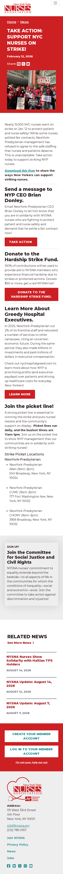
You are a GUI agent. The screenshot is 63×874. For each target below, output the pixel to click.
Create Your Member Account (31, 736)
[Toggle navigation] (55, 3)
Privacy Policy (17, 844)
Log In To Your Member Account (31, 751)
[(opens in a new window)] (9, 866)
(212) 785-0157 (17, 830)
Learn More (20, 394)
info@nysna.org (18, 825)
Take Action (21, 242)
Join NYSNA (16, 838)
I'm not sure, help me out (31, 762)
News (24, 22)
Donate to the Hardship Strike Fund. (31, 294)
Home (11, 22)
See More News (19, 643)
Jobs (10, 858)
